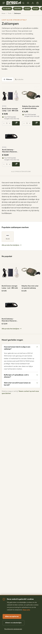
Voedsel (27, 8)
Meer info (26, 610)
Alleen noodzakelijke (13, 623)
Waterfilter (17, 8)
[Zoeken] (23, 3)
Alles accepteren (12, 616)
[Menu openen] (4, 3)
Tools (9, 13)
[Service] (28, 3)
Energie (35, 8)
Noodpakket (7, 8)
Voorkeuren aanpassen (13, 629)
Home (3, 13)
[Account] (33, 3)
